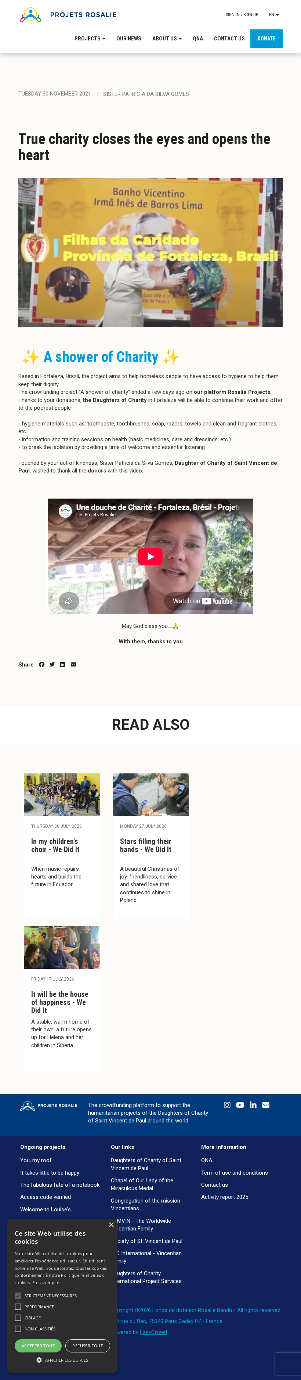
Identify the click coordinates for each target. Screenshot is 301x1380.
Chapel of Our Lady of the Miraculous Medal (142, 1184)
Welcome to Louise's (45, 1209)
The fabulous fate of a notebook (59, 1185)
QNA (198, 38)
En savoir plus (46, 1282)
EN (272, 14)
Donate (266, 39)
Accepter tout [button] (38, 1345)
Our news (128, 38)
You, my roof (36, 1160)
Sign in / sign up (242, 14)
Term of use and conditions (234, 1172)
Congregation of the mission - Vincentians (147, 1204)
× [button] (111, 1225)
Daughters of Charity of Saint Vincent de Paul (146, 1164)
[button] (62, 1359)
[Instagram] (228, 1106)
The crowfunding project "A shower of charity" (74, 392)
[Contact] (265, 1106)
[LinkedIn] (254, 1106)
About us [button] (165, 38)
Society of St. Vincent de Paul (146, 1241)
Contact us (229, 38)
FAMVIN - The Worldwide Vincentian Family (141, 1225)
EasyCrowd (153, 1332)
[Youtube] (241, 1106)
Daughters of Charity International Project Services (146, 1277)
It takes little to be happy (49, 1172)
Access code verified (45, 1197)
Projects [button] (88, 38)
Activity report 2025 (224, 1197)
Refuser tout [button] (87, 1345)
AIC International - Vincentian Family (146, 1257)
